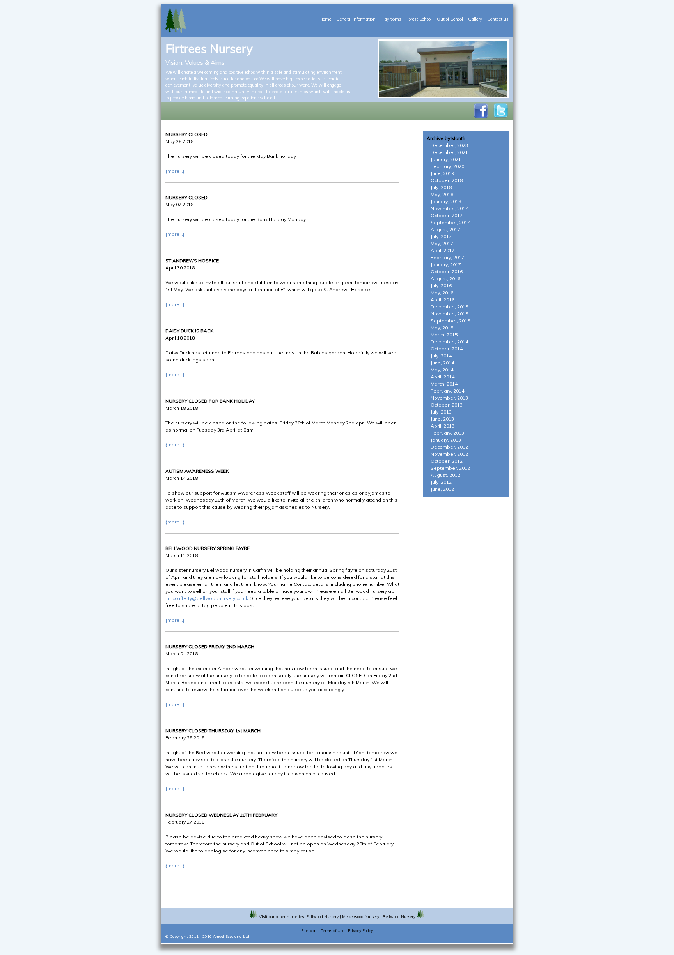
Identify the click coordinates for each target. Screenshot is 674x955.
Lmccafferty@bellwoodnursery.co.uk (206, 598)
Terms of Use (332, 930)
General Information (356, 19)
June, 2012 (442, 489)
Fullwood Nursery (322, 916)
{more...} (174, 171)
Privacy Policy (360, 930)
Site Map (309, 930)
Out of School (450, 19)
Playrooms (391, 19)
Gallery (475, 19)
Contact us (498, 19)
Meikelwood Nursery (360, 916)
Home (325, 19)
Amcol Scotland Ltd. (231, 936)
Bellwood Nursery (399, 916)
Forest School (419, 19)
